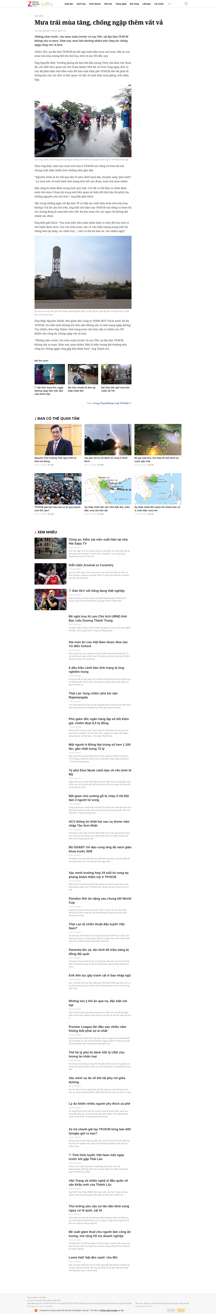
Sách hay (81, 4)
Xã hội (39, 16)
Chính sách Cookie (109, 1310)
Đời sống (134, 4)
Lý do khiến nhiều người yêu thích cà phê (99, 1103)
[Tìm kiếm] (186, 4)
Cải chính (159, 4)
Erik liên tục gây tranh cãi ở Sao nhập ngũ (100, 975)
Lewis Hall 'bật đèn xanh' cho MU (93, 1257)
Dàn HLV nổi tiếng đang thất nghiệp (98, 591)
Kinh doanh (95, 4)
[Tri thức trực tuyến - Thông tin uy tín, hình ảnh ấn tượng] (40, 4)
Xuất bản (69, 4)
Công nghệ (121, 4)
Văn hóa (108, 4)
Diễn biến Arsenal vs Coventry (91, 565)
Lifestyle (146, 4)
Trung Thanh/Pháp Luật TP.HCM (111, 403)
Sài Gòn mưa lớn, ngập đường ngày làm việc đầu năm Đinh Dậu (49, 390)
